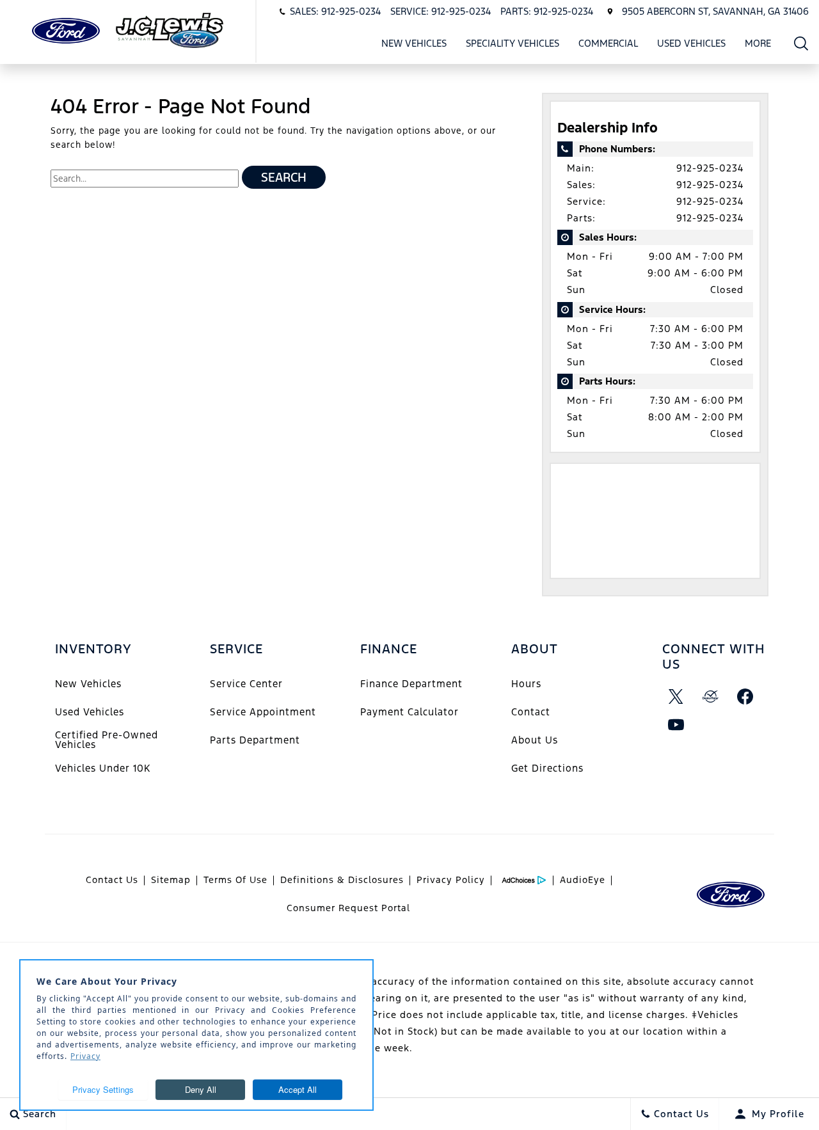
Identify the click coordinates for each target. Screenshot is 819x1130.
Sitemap (171, 880)
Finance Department (411, 684)
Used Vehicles (691, 43)
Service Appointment (263, 712)
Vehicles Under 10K (102, 768)
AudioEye (582, 880)
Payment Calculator (409, 712)
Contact (530, 712)
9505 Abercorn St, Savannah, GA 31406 (715, 11)
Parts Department (255, 740)
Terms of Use (235, 880)
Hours (526, 684)
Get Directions (547, 768)
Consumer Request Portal (348, 908)
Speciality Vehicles (512, 43)
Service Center (246, 684)
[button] (801, 43)
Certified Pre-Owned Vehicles (106, 739)
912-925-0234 (709, 168)
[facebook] (745, 697)
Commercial (608, 43)
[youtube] (676, 725)
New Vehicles (414, 43)
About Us (534, 740)
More (758, 45)
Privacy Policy (451, 880)
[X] (676, 697)
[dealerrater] (711, 697)
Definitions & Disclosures (342, 880)
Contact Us (112, 880)
